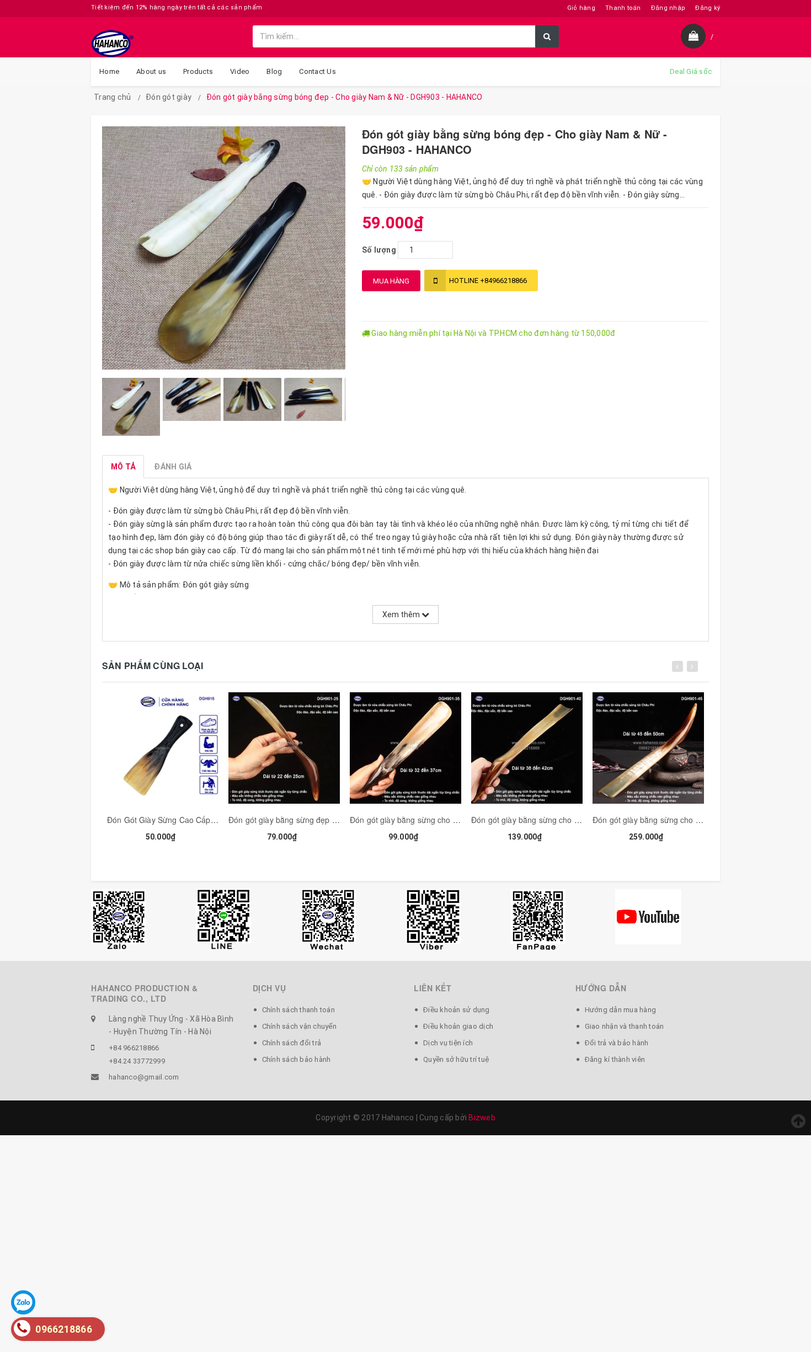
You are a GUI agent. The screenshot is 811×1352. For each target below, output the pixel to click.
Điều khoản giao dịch (458, 1026)
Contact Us (317, 71)
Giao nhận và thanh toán (624, 1026)
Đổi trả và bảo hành (617, 1043)
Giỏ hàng (581, 8)
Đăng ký (707, 8)
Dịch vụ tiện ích (448, 1043)
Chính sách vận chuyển (299, 1026)
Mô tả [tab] (123, 466)
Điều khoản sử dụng (456, 1010)
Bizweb (481, 1117)
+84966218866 (488, 280)
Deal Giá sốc (691, 71)
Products (198, 71)
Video (239, 71)
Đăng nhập (668, 8)
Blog (274, 71)
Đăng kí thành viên (615, 1059)
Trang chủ (112, 97)
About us (151, 71)
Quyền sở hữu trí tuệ (456, 1059)
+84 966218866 (134, 1048)
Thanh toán (623, 8)
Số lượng (379, 249)
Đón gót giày (168, 97)
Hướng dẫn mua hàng (621, 1010)
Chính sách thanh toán (298, 1010)
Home (109, 71)
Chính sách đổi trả (292, 1043)
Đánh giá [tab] (172, 466)
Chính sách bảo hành (296, 1059)
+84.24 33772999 (137, 1061)
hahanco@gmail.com (144, 1077)
